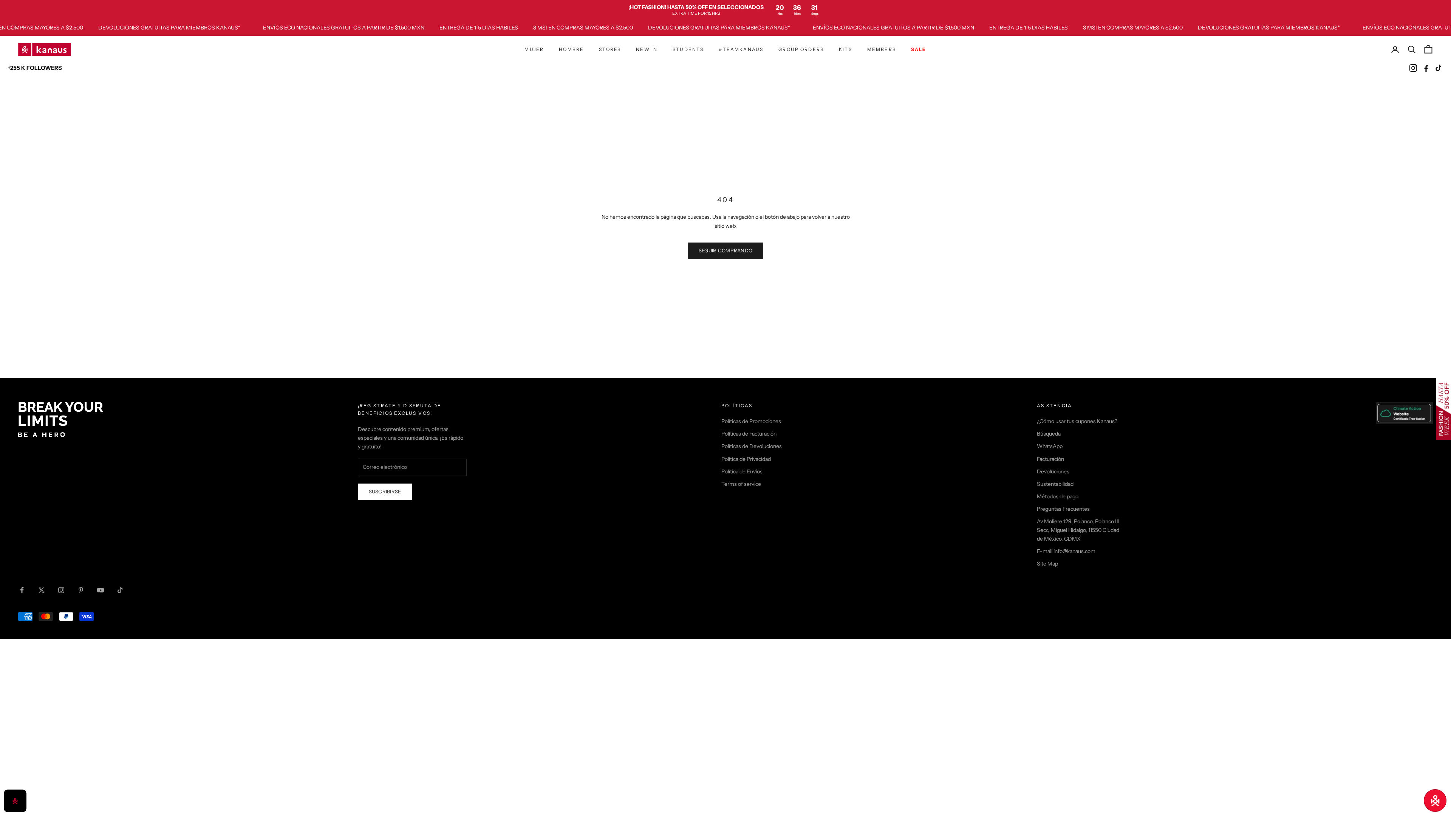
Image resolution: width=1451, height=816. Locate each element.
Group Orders (801, 49)
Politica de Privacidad (746, 459)
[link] (725, 10)
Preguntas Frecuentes (1063, 508)
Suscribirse (385, 491)
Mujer (534, 49)
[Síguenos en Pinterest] (81, 590)
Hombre (571, 49)
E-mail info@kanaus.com (1066, 551)
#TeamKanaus (741, 49)
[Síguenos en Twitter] (41, 590)
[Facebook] (1426, 68)
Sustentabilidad (1055, 484)
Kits (845, 49)
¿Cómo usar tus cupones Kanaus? (1077, 421)
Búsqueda (1049, 433)
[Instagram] (1413, 68)
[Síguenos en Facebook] (22, 590)
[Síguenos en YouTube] (100, 590)
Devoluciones (1053, 471)
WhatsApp (1050, 446)
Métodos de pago (1057, 496)
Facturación (1050, 459)
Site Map (1047, 563)
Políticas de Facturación (749, 433)
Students (688, 49)
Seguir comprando (725, 250)
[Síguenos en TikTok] (120, 590)
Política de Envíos (742, 471)
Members (881, 49)
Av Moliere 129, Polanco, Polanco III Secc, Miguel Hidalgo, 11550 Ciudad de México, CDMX (1078, 530)
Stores (610, 49)
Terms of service (741, 484)
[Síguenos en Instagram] (61, 590)
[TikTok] (1438, 68)
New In (646, 49)
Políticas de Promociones (751, 421)
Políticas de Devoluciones (751, 446)
